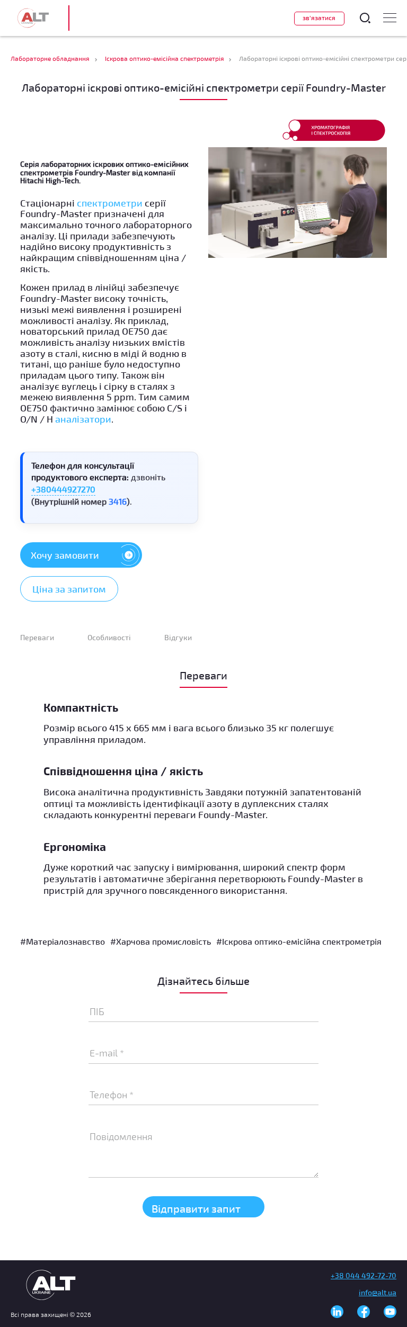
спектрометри (110, 203)
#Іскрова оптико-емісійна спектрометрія (299, 941)
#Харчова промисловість (160, 941)
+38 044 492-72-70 (363, 1275)
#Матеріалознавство (62, 941)
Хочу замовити (65, 555)
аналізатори (83, 419)
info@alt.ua (377, 1292)
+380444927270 (63, 489)
